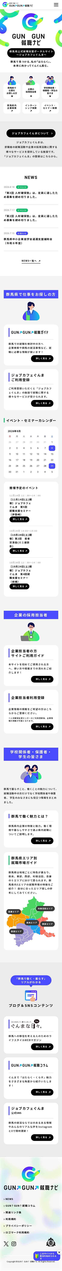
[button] (59, 1252)
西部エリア (16, 931)
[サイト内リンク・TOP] (18, 5)
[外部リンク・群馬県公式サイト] (52, 1241)
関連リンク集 (15, 1212)
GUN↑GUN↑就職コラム (21, 1205)
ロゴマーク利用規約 (17, 1232)
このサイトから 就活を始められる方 (48, 1256)
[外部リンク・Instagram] (13, 1245)
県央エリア (31, 922)
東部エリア (47, 924)
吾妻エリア (13, 911)
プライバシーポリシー (19, 1225)
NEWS (9, 1199)
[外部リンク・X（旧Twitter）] (6, 1245)
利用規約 (11, 1219)
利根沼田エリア (45, 908)
